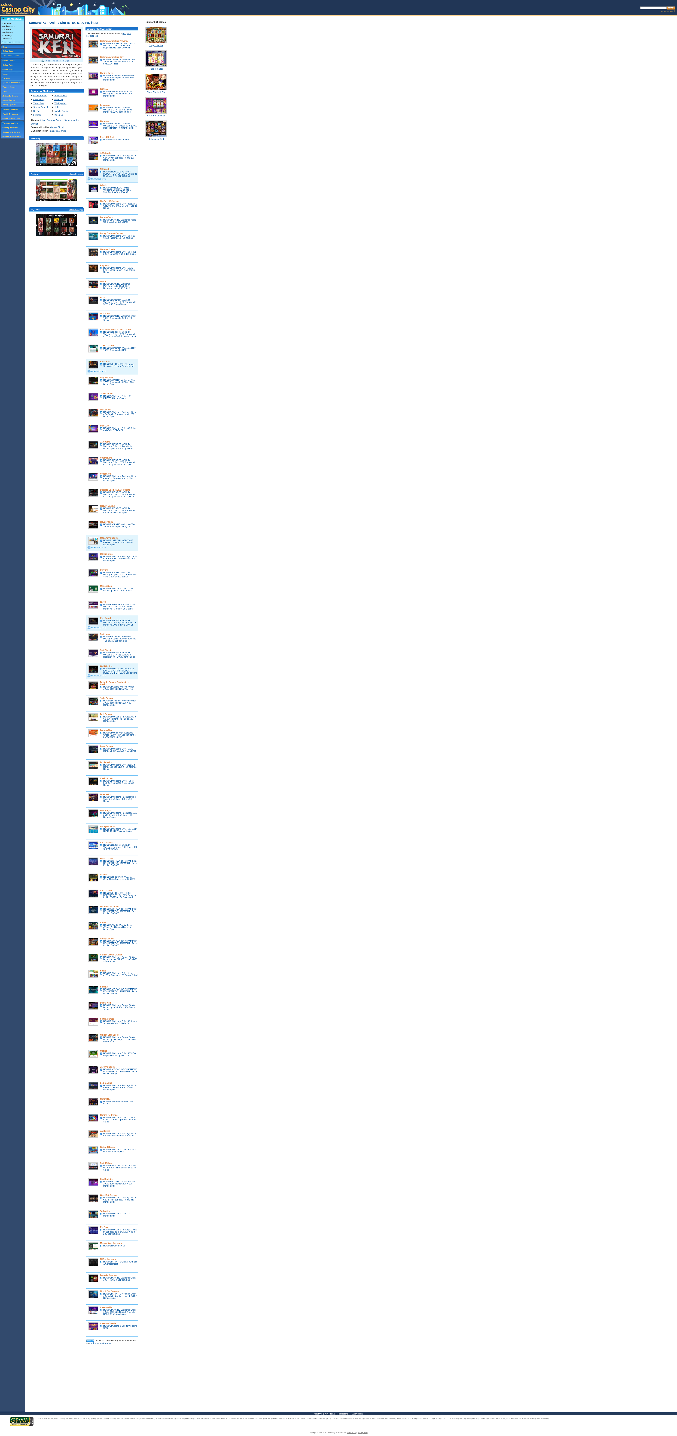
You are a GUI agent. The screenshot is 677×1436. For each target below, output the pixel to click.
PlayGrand (105, 618)
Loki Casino (106, 1083)
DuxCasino (105, 794)
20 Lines (58, 115)
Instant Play (38, 99)
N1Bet (103, 281)
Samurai (68, 120)
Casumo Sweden (108, 1323)
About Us (318, 1414)
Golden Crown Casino (111, 955)
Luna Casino (106, 746)
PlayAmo (104, 265)
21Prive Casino (107, 1067)
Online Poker (8, 65)
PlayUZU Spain (107, 137)
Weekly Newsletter (10, 114)
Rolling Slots (106, 554)
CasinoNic (105, 1099)
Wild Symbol (60, 103)
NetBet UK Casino (109, 201)
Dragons (51, 120)
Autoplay (58, 99)
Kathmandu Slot (156, 139)
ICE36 (103, 922)
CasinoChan (106, 778)
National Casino (108, 249)
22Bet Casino (107, 345)
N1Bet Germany (108, 1259)
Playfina (104, 570)
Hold (56, 107)
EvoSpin (104, 1227)
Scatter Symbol (40, 107)
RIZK (102, 297)
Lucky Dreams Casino (111, 233)
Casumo (104, 121)
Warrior (34, 124)
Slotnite (104, 987)
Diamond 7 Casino (109, 906)
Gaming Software (10, 127)
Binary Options (9, 105)
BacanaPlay (106, 730)
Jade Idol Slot (156, 69)
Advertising (330, 1414)
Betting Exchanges (10, 96)
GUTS (103, 602)
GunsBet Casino (108, 1195)
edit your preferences (101, 1343)
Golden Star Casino (110, 1035)
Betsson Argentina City (112, 57)
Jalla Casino (106, 393)
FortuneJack (106, 217)
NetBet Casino (107, 506)
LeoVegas (105, 105)
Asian (42, 120)
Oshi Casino (106, 666)
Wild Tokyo (105, 810)
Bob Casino (106, 714)
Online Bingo (8, 69)
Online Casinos (8, 61)
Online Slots (7, 51)
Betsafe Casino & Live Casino (115, 490)
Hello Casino (106, 858)
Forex (5, 91)
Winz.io (103, 185)
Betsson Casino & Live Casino (115, 329)
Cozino (103, 1051)
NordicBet (105, 313)
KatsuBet (105, 361)
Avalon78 (105, 1131)
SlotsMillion (106, 1163)
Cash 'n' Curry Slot (156, 115)
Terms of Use (351, 1433)
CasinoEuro (106, 458)
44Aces (104, 874)
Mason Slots (106, 586)
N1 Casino (105, 409)
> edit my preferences (11, 42)
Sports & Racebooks (11, 83)
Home (5, 47)
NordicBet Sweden (109, 1291)
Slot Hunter (105, 634)
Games (5, 74)
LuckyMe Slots (107, 826)
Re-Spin (37, 111)
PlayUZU (104, 426)
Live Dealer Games (10, 56)
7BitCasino (105, 169)
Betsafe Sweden (108, 1275)
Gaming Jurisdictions (11, 136)
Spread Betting (8, 100)
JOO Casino (106, 153)
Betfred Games (107, 1147)
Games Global (57, 127)
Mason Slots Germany (111, 1243)
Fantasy (59, 120)
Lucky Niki (105, 1003)
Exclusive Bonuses (10, 110)
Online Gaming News (11, 118)
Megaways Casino (109, 538)
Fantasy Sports (8, 87)
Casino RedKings (109, 1115)
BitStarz (104, 89)
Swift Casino (106, 698)
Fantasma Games (57, 131)
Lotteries (6, 78)
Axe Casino (106, 890)
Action (76, 120)
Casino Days (106, 73)
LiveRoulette (106, 1179)
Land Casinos (357, 1414)
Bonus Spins (60, 95)
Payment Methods (10, 123)
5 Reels (37, 115)
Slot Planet (105, 650)
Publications (343, 1414)
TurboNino (105, 1211)
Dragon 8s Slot (156, 45)
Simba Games (107, 1019)
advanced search (668, 11)
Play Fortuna (106, 377)
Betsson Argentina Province (114, 41)
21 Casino (105, 442)
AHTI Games (106, 842)
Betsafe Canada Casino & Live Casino (115, 683)
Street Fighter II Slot (156, 92)
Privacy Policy (363, 1433)
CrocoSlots (105, 474)
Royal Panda (106, 522)
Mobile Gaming (61, 111)
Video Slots (38, 103)
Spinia (103, 971)
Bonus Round (40, 95)
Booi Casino (106, 762)
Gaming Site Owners (11, 132)
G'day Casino (107, 938)
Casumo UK (106, 1307)
